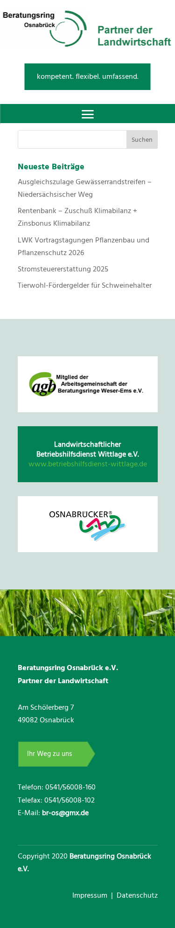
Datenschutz (137, 895)
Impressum (90, 895)
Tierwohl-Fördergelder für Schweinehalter (85, 285)
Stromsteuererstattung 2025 (63, 269)
